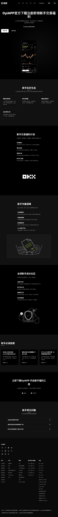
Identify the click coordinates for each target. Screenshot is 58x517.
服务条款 (3, 470)
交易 (9, 468)
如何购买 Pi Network (43, 500)
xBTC (9, 477)
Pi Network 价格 (42, 484)
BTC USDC (41, 463)
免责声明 (3, 475)
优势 (27, 3)
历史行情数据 (21, 465)
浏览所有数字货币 (11, 470)
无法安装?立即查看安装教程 (29, 26)
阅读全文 (5, 362)
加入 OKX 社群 (22, 482)
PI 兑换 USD (30, 475)
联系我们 (3, 468)
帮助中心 (20, 475)
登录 (49, 3)
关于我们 (3, 463)
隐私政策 (3, 472)
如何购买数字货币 (42, 491)
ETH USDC (41, 465)
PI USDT (40, 472)
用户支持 (20, 472)
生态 (19, 3)
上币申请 (20, 470)
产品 (23, 3)
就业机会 (3, 465)
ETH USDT (41, 470)
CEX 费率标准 (22, 468)
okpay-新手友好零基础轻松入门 (46, 510)
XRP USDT (41, 477)
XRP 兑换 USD (31, 472)
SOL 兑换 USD (31, 470)
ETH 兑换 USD (31, 465)
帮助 (34, 3)
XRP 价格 (41, 489)
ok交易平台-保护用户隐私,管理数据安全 (26, 512)
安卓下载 (13, 30)
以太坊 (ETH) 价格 (42, 482)
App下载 (3, 482)
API (19, 463)
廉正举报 (3, 477)
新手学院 (10, 472)
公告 (20, 479)
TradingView (10, 475)
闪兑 (9, 465)
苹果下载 (5, 30)
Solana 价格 (41, 486)
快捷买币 (10, 463)
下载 (54, 3)
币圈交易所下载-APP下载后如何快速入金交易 (10, 512)
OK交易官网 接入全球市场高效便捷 (11, 510)
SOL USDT (41, 475)
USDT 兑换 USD (31, 468)
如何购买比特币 (42, 493)
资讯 (30, 3)
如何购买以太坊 (42, 495)
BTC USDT (41, 468)
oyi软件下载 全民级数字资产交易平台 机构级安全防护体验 (29, 510)
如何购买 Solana (42, 498)
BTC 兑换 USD (31, 463)
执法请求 (3, 479)
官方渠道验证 (21, 477)
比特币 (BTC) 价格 (42, 479)
